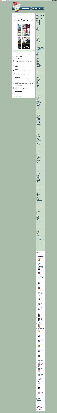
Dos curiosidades (42, 335)
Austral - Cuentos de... (42, 267)
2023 (37, 29)
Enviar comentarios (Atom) (19, 96)
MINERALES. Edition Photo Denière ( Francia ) (42, 341)
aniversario (38, 66)
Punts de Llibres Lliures (40, 323)
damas (37, 99)
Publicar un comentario (15, 92)
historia (37, 143)
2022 (37, 30)
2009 (37, 53)
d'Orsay (38, 98)
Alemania (38, 59)
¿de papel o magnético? (39, 57)
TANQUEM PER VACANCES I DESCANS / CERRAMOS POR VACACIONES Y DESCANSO (41, 294)
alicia (37, 61)
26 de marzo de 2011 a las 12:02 (18, 85)
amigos (37, 62)
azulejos (38, 76)
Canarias (38, 84)
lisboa (37, 163)
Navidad (38, 176)
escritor (37, 120)
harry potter (38, 141)
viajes (37, 231)
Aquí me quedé (39, 373)
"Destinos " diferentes (42, 277)
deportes (38, 100)
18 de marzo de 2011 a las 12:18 (18, 58)
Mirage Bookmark (39, 400)
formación (38, 133)
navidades (38, 177)
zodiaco (38, 235)
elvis (37, 117)
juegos (37, 154)
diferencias (38, 104)
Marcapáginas (39, 362)
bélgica (37, 81)
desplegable (38, 101)
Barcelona (38, 79)
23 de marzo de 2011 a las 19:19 (18, 72)
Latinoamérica (38, 157)
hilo (37, 142)
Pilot (37, 192)
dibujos (37, 103)
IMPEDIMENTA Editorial (42, 298)
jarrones (38, 153)
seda (37, 213)
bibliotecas (38, 82)
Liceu (37, 162)
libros (37, 161)
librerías (38, 160)
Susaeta (38, 218)
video (37, 232)
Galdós (37, 138)
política (37, 197)
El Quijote (38, 115)
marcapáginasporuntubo (41, 266)
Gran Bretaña (38, 140)
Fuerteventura (38, 137)
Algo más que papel (40, 286)
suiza (37, 217)
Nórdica (38, 178)
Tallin (37, 220)
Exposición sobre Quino (40, 51)
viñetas (37, 233)
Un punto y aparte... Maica (41, 381)
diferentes (38, 105)
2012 (37, 39)
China (38, 50)
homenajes (38, 144)
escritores (38, 121)
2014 (37, 37)
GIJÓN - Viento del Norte (42, 308)
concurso (38, 95)
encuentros (38, 119)
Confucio (38, 96)
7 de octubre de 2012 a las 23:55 (18, 91)
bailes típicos (38, 77)
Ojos (38, 264)
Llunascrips (39, 334)
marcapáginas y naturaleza (41, 339)
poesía (37, 196)
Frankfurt (38, 136)
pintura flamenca (39, 194)
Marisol (16, 69)
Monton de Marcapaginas (41, 271)
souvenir (38, 216)
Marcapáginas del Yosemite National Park (42, 364)
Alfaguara (38, 60)
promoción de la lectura (39, 200)
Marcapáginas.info (39, 401)
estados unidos (38, 124)
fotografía (38, 134)
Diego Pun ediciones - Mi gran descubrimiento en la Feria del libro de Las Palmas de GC (41, 320)
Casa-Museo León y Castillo (40, 48)
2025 (37, 27)
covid (37, 97)
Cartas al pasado (41, 303)
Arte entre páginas (40, 276)
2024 (37, 28)
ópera (37, 181)
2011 (37, 40)
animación (38, 63)
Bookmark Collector (39, 399)
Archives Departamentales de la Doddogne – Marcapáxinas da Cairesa (41, 263)
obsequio (38, 180)
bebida (37, 80)
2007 (37, 55)
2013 (37, 38)
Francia (37, 135)
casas (37, 86)
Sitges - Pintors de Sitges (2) (42, 324)
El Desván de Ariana (40, 317)
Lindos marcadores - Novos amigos (42, 392)
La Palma (38, 156)
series (37, 214)
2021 (37, 31)
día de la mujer (38, 102)
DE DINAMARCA (42, 258)
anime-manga (38, 65)
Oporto (37, 182)
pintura (37, 193)
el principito (38, 114)
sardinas (38, 212)
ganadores (38, 139)
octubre (38, 41)
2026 (37, 26)
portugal (38, 198)
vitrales (37, 234)
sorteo (37, 215)
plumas (37, 195)
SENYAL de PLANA (40, 281)
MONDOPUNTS (39, 291)
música (37, 174)
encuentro (38, 118)
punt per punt (39, 386)
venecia (38, 230)
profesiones (38, 199)
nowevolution (38, 179)
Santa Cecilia (38, 211)
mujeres (38, 172)
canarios (38, 85)
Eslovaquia (38, 122)
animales (38, 64)
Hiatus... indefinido (40, 379)
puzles (37, 201)
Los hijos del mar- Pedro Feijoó (42, 350)
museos (38, 173)
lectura (37, 158)
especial (38, 123)
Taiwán (37, 219)
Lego (37, 159)
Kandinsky (38, 155)
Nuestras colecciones (40, 344)
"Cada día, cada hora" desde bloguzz (42, 374)
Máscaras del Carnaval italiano (40, 47)
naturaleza (38, 175)
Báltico (37, 78)
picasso (38, 191)
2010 (37, 52)
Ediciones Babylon (16, 14)
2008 (37, 54)
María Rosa (16, 73)
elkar (37, 116)
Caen (37, 83)
